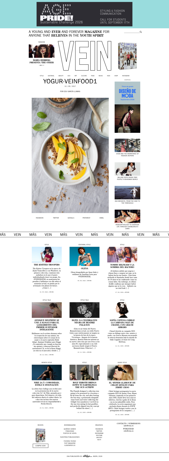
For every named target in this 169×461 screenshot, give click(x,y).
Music (101, 76)
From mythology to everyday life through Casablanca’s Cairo (127, 227)
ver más (51, 292)
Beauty (61, 76)
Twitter (99, 431)
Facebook (99, 429)
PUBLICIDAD (70, 431)
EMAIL (102, 218)
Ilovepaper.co (69, 445)
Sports (44, 363)
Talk (49, 300)
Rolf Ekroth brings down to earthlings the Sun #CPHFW (84, 385)
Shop (116, 76)
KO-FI (99, 440)
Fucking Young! (70, 441)
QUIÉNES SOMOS (70, 429)
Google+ (3, 460)
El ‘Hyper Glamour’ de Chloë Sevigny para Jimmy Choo (122, 385)
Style (42, 76)
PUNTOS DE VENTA (69, 433)
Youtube (99, 435)
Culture (84, 76)
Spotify (99, 438)
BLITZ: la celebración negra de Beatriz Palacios (84, 322)
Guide (120, 363)
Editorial (51, 76)
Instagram (125, 76)
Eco (69, 76)
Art (76, 76)
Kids (108, 76)
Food (92, 76)
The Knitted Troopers (47, 265)
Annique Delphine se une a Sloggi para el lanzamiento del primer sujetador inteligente (46, 325)
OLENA (84, 269)
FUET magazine (70, 443)
